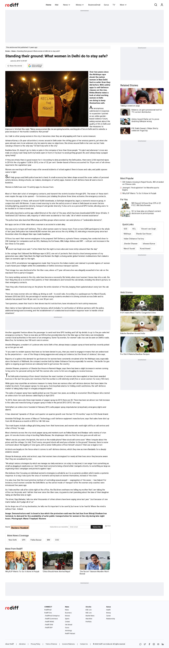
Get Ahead (68, 625)
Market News (90, 616)
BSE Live (88, 610)
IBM (48, 540)
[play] (142, 302)
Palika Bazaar (36, 540)
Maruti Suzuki (129, 248)
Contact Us (84, 644)
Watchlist (89, 619)
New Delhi (13, 540)
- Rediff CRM (48, 625)
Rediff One (48, 613)
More (122, 5)
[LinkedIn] (163, 644)
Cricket (67, 622)
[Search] (155, 5)
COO (57, 540)
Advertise (22, 644)
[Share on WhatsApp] (140, 644)
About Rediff (9, 644)
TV (114, 5)
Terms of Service (51, 644)
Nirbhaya (127, 234)
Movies (67, 616)
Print (108, 526)
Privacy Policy (35, 644)
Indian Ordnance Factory (134, 239)
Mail (56, 5)
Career (108, 616)
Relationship (110, 619)
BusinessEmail (94, 5)
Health (108, 610)
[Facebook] (149, 644)
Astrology (68, 630)
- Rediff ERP (48, 627)
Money (78, 5)
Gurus (106, 5)
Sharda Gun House (144, 234)
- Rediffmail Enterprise (51, 616)
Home (48, 5)
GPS (23, 540)
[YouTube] (158, 644)
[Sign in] (162, 5)
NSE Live (88, 613)
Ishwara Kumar (149, 244)
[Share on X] (145, 644)
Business (68, 613)
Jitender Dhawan (131, 244)
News (65, 5)
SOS (125, 229)
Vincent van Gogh (148, 229)
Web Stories (126, 292)
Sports (67, 619)
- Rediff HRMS (49, 622)
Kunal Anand (145, 248)
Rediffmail (47, 610)
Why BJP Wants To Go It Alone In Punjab (139, 193)
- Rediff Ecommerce (51, 619)
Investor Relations (68, 644)
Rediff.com (102, 644)
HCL (134, 229)
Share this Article (16, 66)
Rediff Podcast (70, 633)
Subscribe (97, 527)
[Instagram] (154, 644)
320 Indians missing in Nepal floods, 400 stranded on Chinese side (143, 183)
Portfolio (88, 622)
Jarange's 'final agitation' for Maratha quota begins (140, 189)
